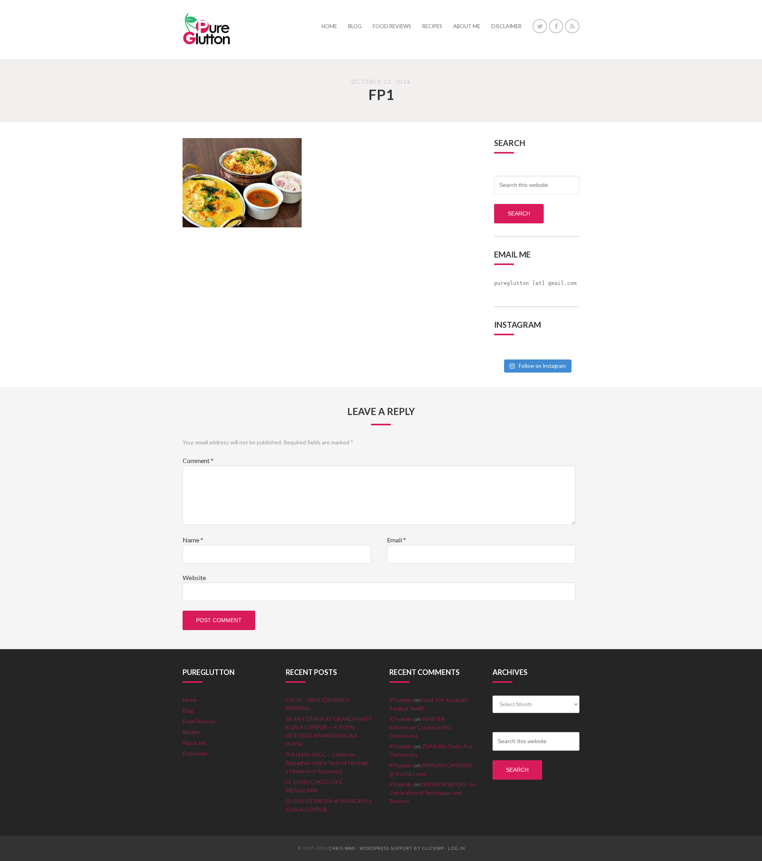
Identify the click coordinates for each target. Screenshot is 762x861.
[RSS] (572, 26)
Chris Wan (342, 848)
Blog (188, 710)
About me (194, 742)
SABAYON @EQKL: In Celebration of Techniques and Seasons (432, 792)
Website (194, 577)
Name (193, 540)
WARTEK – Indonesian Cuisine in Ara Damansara (420, 727)
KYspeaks (401, 699)
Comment (198, 460)
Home (190, 699)
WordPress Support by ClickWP (402, 848)
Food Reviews (199, 721)
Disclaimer (195, 753)
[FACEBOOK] (556, 26)
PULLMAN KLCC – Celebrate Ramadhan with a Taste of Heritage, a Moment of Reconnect (327, 763)
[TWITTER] (540, 26)
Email (396, 540)
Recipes (192, 731)
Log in (456, 848)
